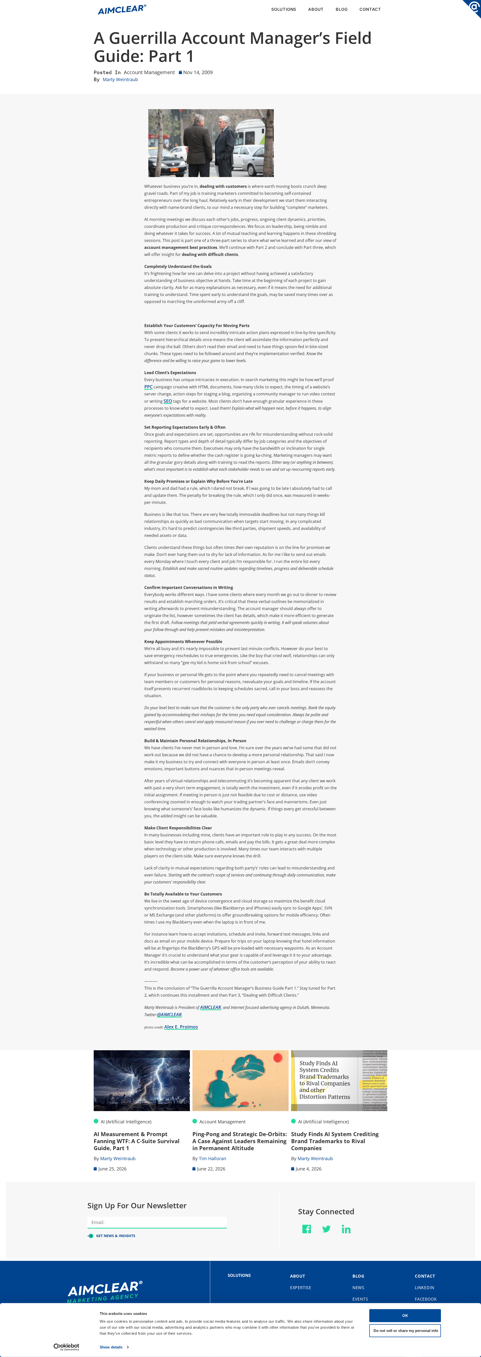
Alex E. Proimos (181, 1027)
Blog (341, 9)
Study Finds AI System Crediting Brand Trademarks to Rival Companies (335, 1141)
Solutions (283, 9)
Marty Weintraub (120, 79)
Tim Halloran (212, 1158)
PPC (148, 387)
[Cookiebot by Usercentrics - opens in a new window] (66, 1347)
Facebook (426, 1299)
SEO (168, 401)
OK (405, 1315)
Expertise (300, 1287)
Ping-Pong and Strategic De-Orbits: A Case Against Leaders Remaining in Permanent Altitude (239, 1141)
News (358, 1287)
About (316, 9)
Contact (370, 9)
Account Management (149, 72)
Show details (111, 1347)
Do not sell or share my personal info (406, 1330)
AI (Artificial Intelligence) (126, 1122)
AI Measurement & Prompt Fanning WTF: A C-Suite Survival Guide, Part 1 (137, 1141)
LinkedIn (424, 1287)
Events (360, 1299)
